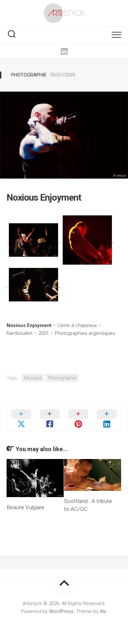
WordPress (61, 611)
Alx (103, 611)
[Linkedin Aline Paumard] (64, 51)
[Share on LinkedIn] (107, 417)
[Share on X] (21, 417)
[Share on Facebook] (49, 417)
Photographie (29, 75)
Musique (33, 378)
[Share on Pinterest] (78, 417)
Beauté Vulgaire (25, 507)
